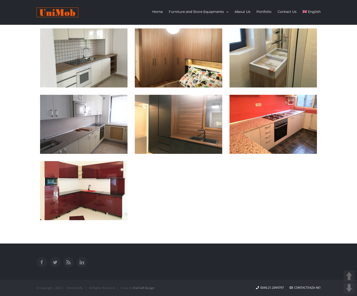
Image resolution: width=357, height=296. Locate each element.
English (314, 11)
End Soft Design (143, 288)
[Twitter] (55, 262)
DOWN (349, 288)
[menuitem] (160, 11)
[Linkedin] (81, 262)
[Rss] (68, 262)
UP (349, 275)
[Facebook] (41, 262)
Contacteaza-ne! (307, 288)
